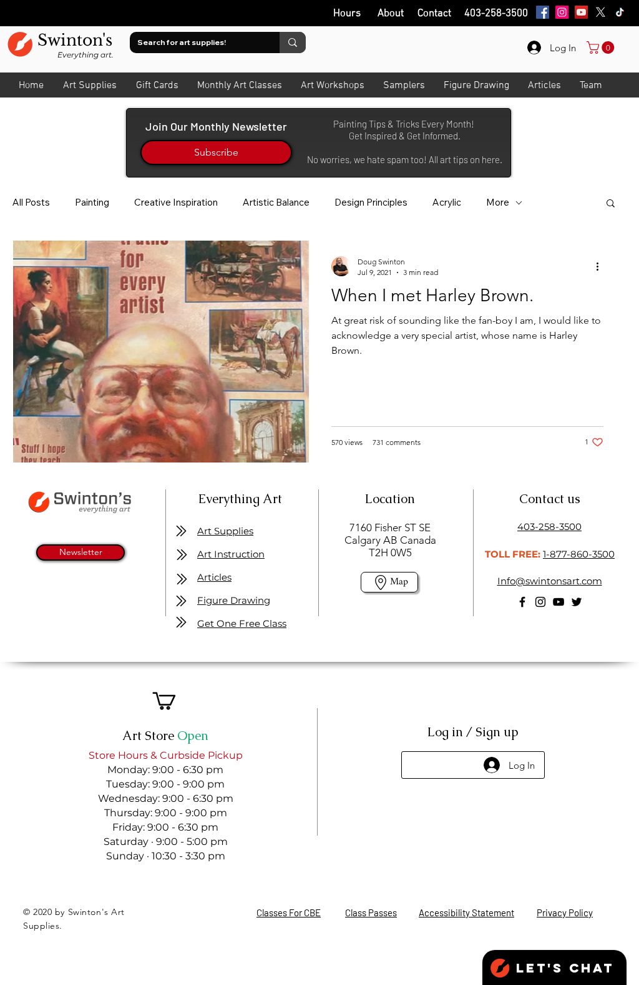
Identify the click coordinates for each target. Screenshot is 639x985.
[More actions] (601, 266)
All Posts (31, 202)
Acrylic (446, 202)
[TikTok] (620, 12)
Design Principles (370, 202)
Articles (214, 577)
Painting (92, 202)
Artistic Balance (276, 202)
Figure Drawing (233, 600)
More (497, 202)
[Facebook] (542, 12)
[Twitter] (576, 602)
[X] (600, 12)
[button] (611, 204)
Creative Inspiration (176, 202)
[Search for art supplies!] (293, 42)
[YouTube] (581, 12)
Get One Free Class (241, 623)
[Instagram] (561, 12)
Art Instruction (231, 554)
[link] (602, 47)
